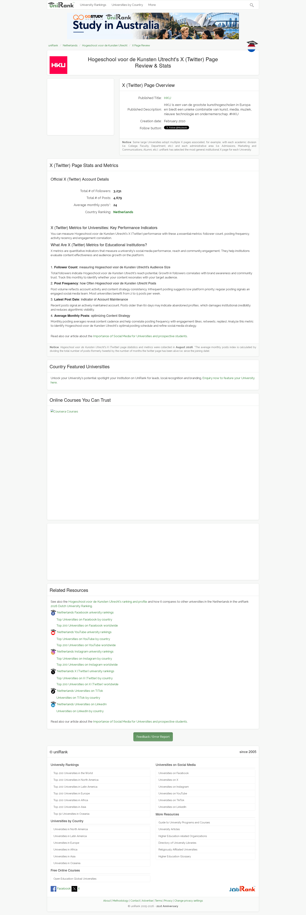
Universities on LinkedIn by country (77, 711)
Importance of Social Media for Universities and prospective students (140, 336)
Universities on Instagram (173, 786)
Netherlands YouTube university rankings (84, 632)
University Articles (169, 829)
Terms (158, 900)
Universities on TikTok (171, 800)
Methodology (121, 900)
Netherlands (123, 212)
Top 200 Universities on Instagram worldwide (84, 664)
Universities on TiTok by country (75, 697)
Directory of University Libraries (177, 842)
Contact (135, 900)
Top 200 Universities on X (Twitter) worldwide (84, 684)
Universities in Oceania (66, 863)
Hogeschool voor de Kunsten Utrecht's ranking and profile (107, 601)
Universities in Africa (65, 849)
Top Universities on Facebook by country (81, 619)
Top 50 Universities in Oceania (71, 813)
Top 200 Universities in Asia (69, 806)
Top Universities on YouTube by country (80, 639)
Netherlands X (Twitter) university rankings (85, 671)
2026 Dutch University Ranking (71, 606)
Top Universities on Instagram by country (81, 658)
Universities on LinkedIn (172, 806)
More (152, 5)
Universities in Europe (66, 842)
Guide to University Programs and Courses (184, 822)
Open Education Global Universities (74, 878)
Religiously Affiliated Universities (177, 849)
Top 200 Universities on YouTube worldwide (83, 645)
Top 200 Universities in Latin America (75, 786)
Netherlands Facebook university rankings (85, 612)
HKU (167, 98)
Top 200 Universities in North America (75, 779)
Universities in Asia (64, 856)
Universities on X (168, 779)
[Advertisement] (80, 107)
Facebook (64, 888)
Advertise (147, 900)
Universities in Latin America (70, 836)
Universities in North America (70, 829)
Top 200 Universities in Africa (70, 800)
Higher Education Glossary (174, 856)
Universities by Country (127, 5)
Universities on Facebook (173, 773)
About (107, 900)
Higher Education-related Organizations (182, 836)
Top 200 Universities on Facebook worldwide (84, 625)
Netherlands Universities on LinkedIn (81, 704)
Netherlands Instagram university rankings (85, 651)
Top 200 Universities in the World (73, 773)
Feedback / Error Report (153, 737)
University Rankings (93, 5)
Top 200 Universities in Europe (71, 793)
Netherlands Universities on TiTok (79, 690)
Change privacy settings (188, 900)
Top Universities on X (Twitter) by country (82, 678)
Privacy (168, 900)
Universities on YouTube (172, 793)
